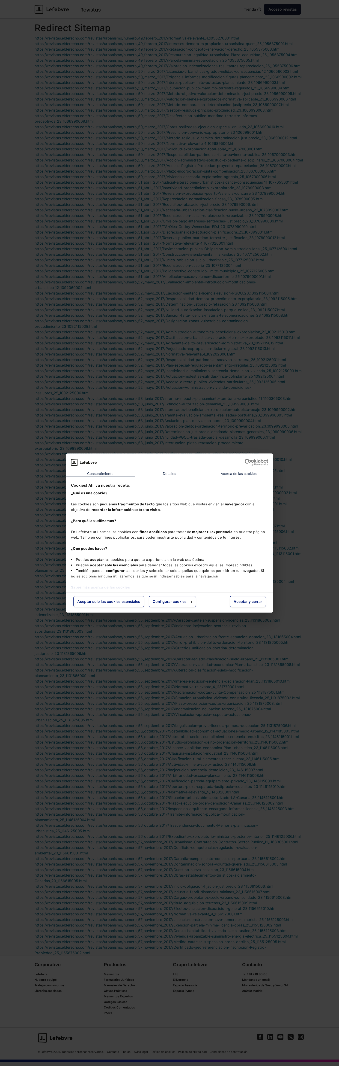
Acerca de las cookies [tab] (239, 474)
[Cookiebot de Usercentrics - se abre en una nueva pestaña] (248, 462)
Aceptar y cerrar (248, 601)
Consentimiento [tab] (100, 474)
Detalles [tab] (169, 474)
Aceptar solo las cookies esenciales (108, 601)
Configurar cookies (170, 601)
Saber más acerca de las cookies (100, 587)
